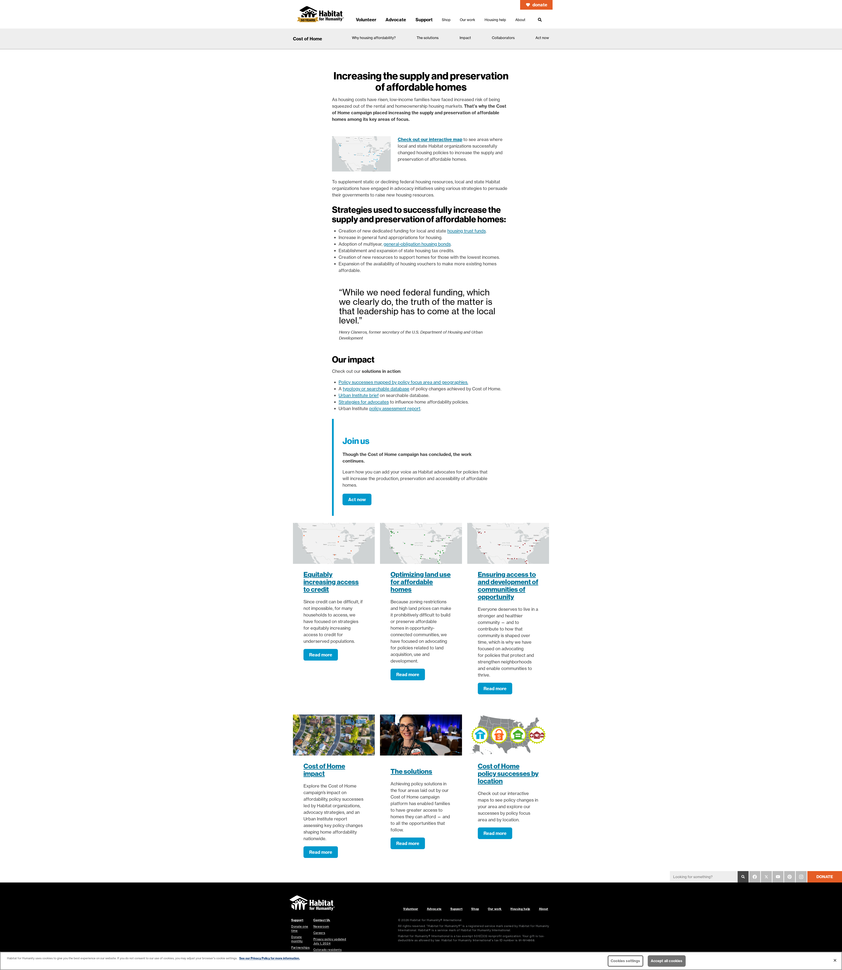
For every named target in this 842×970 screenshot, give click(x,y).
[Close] (835, 960)
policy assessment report (394, 408)
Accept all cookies (667, 961)
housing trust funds (466, 231)
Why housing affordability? (374, 38)
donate (539, 4)
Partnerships (300, 947)
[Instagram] (801, 876)
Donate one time (299, 928)
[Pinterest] (789, 876)
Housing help (520, 909)
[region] (421, 961)
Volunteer (410, 909)
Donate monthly (297, 939)
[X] (766, 876)
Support (456, 909)
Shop (475, 909)
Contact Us (321, 920)
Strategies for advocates (364, 402)
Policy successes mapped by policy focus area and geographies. (403, 382)
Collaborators (503, 38)
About (543, 909)
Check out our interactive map (430, 139)
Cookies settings (625, 961)
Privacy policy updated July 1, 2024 (329, 941)
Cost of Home (307, 38)
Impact (465, 38)
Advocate (434, 909)
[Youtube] (777, 876)
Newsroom (321, 926)
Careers (319, 932)
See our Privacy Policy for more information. (269, 958)
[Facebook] (754, 876)
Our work (495, 909)
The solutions (428, 38)
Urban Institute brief (359, 395)
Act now (542, 38)
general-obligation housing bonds (417, 244)
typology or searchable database (376, 388)
